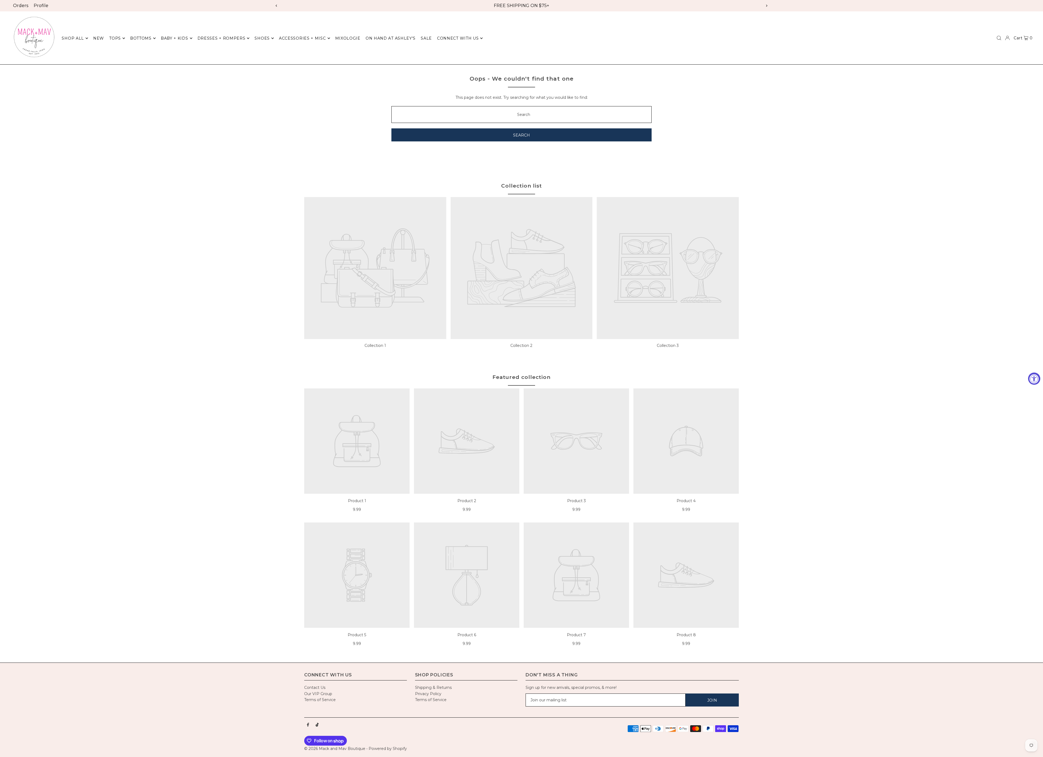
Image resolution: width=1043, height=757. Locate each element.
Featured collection (521, 377)
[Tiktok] (317, 725)
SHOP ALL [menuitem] (73, 38)
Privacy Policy (428, 693)
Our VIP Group (318, 693)
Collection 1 (375, 345)
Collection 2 (521, 345)
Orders (20, 5)
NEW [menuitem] (98, 38)
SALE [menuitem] (426, 38)
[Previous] (276, 5)
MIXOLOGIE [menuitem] (347, 38)
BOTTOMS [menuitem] (141, 38)
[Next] (766, 5)
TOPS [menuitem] (115, 38)
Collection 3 (668, 345)
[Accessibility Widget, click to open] (1034, 378)
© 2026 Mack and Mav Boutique (335, 748)
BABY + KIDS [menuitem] (174, 38)
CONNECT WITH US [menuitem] (458, 38)
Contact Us (314, 687)
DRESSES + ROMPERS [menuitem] (221, 38)
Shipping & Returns (433, 687)
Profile (41, 5)
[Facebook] (308, 725)
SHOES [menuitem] (262, 38)
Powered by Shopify (388, 748)
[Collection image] (375, 268)
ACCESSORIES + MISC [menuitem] (302, 38)
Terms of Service (320, 699)
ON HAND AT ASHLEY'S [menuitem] (391, 38)
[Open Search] (999, 38)
